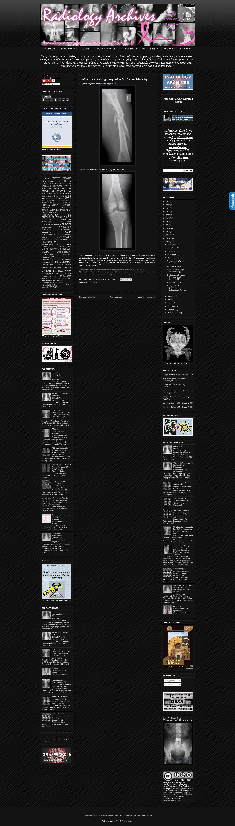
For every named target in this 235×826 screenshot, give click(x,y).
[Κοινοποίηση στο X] (126, 279)
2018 (168, 221)
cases (49, 193)
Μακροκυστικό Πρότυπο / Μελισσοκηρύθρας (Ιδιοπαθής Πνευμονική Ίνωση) (183, 589)
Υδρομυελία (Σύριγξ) (60, 498)
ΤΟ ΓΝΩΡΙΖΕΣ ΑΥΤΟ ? (106, 49)
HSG (62, 184)
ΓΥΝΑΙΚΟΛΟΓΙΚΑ (50, 215)
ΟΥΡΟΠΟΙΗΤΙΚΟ (49, 254)
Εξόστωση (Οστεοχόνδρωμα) (59, 430)
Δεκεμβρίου (172, 244)
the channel (47, 198)
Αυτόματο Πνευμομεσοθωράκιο (60, 669)
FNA (51, 184)
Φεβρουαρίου (173, 313)
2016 (168, 228)
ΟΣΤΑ (87, 283)
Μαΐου (170, 303)
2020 (168, 215)
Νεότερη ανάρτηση (87, 297)
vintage (58, 198)
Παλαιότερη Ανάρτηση (145, 297)
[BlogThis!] (123, 279)
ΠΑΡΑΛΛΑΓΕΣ (47, 262)
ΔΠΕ (69, 215)
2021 (168, 211)
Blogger (130, 821)
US (70, 191)
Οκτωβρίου (172, 251)
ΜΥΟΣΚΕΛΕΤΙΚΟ (63, 239)
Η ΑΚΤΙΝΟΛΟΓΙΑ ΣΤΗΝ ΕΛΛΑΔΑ (132, 49)
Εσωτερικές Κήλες (174, 266)
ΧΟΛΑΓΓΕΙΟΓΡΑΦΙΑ (49, 285)
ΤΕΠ (55, 276)
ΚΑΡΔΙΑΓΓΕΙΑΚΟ (64, 230)
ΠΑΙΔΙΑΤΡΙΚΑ (48, 257)
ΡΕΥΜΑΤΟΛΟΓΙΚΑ (49, 268)
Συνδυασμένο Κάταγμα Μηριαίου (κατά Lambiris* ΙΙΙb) (176, 277)
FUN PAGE (154, 49)
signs (65, 196)
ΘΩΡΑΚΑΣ (65, 227)
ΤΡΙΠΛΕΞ (68, 278)
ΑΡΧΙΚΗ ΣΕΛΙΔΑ (49, 49)
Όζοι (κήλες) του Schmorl (61, 465)
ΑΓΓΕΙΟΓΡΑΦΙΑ (48, 201)
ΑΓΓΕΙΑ (68, 198)
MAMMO (68, 186)
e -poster (67, 193)
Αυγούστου (172, 258)
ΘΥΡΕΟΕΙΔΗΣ (47, 228)
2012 (168, 242)
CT (64, 181)
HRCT (56, 184)
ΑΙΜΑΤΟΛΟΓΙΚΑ (48, 203)
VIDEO (44, 193)
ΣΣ (57, 273)
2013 (168, 238)
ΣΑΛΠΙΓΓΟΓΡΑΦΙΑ (64, 268)
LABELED (46, 186)
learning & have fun (55, 196)
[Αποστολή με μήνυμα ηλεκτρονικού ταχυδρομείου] (121, 279)
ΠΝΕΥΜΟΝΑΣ (62, 261)
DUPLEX (45, 184)
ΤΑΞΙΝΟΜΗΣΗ (46, 276)
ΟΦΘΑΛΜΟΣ (67, 254)
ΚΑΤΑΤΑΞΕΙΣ (47, 232)
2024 (168, 201)
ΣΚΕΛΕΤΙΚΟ (95, 283)
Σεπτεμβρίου (173, 254)
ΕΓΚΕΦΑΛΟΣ (48, 217)
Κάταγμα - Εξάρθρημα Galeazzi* (175, 262)
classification (57, 193)
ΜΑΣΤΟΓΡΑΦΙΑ (64, 237)
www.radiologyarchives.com (182, 789)
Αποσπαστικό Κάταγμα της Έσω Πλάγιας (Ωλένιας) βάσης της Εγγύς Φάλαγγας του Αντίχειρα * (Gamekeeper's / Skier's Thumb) (177, 551)
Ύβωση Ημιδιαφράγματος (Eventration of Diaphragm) (58, 376)
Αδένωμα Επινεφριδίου (61, 448)
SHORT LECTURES (62, 189)
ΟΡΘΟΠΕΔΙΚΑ (65, 249)
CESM (59, 181)
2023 (168, 205)
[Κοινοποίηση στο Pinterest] (130, 279)
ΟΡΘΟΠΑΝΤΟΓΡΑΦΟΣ (50, 249)
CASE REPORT (48, 181)
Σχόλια (169, 685)
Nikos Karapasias (98, 279)
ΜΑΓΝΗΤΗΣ (47, 235)
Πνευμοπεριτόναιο (174, 282)
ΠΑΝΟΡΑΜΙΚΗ (66, 259)
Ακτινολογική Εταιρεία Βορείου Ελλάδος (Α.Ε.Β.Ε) (174, 380)
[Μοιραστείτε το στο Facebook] (128, 279)
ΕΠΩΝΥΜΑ (66, 222)
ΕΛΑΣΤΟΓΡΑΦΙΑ (47, 219)
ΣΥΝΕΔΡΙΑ (66, 273)
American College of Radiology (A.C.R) (178, 407)
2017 (168, 225)
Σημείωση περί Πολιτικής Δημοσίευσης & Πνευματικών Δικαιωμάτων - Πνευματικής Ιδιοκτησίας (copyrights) (117, 815)
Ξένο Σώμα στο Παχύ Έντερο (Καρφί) (175, 271)
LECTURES (87, 49)
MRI (44, 188)
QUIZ (50, 188)
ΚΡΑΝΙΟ (67, 232)
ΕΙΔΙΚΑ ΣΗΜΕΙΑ (63, 217)
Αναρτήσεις (170, 681)
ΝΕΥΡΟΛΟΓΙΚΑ (49, 242)
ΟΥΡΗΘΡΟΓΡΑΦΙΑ (64, 252)
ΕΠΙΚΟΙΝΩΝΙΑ (185, 49)
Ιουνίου (171, 299)
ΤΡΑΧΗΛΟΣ (58, 278)
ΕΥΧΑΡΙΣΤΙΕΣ (169, 49)
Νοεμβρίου (172, 248)
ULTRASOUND (59, 191)
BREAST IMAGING (61, 178)
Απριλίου (171, 306)
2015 (168, 232)
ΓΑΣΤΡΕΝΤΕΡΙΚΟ (50, 212)
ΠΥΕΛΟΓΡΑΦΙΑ (48, 265)
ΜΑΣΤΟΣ (46, 239)
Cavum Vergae (58, 713)
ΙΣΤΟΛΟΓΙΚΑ (46, 230)
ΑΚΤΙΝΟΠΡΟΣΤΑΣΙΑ (65, 202)
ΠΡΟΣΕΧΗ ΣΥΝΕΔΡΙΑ (68, 49)
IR (66, 184)
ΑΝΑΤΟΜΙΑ (67, 205)
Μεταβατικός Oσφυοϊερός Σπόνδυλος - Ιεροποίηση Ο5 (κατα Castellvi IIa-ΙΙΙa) (61, 413)
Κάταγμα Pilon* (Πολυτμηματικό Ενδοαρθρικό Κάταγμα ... (176, 289)
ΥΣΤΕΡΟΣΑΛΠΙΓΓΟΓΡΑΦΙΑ (52, 283)
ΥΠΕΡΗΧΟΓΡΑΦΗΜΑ (52, 280)
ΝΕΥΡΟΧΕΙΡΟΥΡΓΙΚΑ (52, 244)
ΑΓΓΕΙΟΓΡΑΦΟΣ (65, 201)
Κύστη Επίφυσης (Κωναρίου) (58, 482)
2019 (168, 218)
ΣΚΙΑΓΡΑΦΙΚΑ (64, 271)
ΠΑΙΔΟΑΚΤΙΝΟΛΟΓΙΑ (50, 259)
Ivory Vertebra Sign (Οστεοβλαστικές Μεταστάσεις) (177, 719)
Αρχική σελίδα (116, 297)
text (69, 196)
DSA (69, 181)
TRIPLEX (45, 191)
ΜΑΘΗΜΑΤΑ (58, 235)
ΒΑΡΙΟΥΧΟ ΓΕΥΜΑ (63, 210)
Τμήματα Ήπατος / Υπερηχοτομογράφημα (182, 499)
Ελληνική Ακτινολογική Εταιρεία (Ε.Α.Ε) (178, 375)
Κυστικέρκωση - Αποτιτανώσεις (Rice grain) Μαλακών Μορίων (61, 682)
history (44, 196)
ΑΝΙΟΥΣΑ (45, 208)
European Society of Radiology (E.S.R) (178, 403)
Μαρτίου (171, 310)
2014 (168, 235)
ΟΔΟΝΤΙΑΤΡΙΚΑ (65, 247)
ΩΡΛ (56, 287)
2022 (168, 208)
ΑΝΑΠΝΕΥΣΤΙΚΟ (50, 205)
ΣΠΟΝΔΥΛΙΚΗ (47, 273)
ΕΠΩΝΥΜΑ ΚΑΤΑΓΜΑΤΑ (51, 224)
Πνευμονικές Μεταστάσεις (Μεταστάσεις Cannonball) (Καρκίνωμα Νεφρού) (61, 538)
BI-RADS (45, 178)
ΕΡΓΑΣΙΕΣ (66, 224)
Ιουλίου (171, 296)
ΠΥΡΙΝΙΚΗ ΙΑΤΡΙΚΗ (64, 265)
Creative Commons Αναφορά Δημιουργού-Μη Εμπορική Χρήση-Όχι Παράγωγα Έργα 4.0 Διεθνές (177, 794)
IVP (70, 184)
